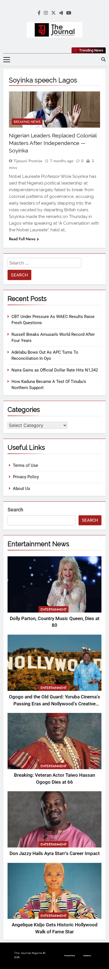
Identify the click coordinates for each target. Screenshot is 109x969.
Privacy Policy (26, 476)
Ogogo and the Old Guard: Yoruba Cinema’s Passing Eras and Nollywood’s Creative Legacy (54, 703)
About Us (21, 488)
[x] (53, 13)
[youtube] (69, 13)
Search (15, 510)
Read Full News (22, 239)
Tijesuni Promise (28, 161)
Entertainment (54, 609)
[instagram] (45, 13)
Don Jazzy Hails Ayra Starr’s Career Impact (55, 853)
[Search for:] (44, 264)
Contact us (87, 955)
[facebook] (39, 13)
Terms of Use (25, 465)
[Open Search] (103, 59)
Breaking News (27, 121)
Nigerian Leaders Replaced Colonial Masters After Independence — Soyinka (52, 143)
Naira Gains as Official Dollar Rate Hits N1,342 (54, 370)
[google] (61, 13)
